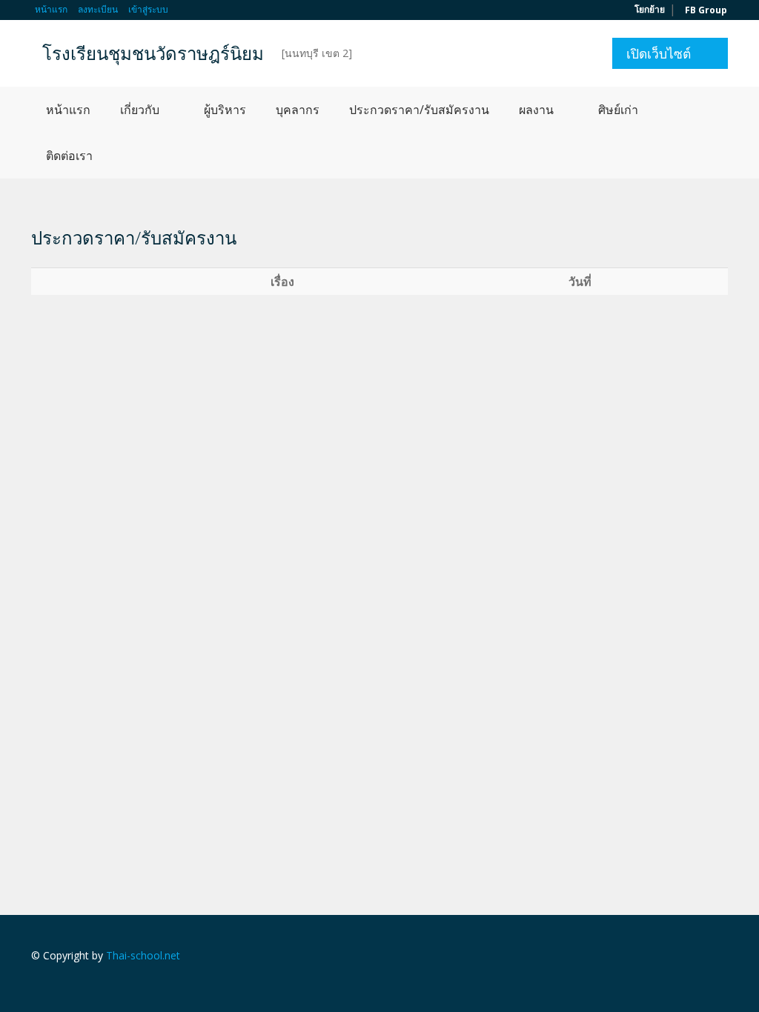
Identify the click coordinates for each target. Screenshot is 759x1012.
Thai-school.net (143, 955)
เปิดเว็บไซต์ (658, 53)
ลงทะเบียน (98, 9)
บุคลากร (297, 109)
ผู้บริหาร (225, 109)
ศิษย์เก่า (618, 109)
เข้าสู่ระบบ (148, 9)
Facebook (724, 957)
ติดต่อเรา (69, 155)
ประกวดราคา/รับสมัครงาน (419, 109)
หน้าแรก (51, 9)
